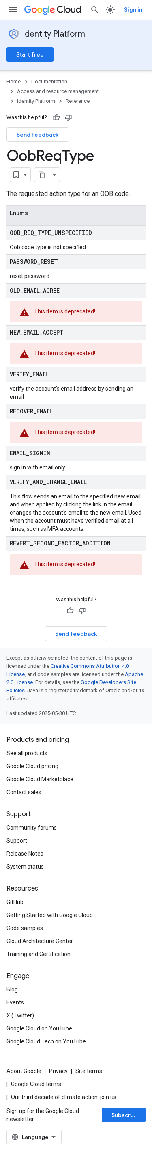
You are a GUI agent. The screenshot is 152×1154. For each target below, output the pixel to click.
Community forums (31, 827)
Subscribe (125, 1115)
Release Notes (24, 853)
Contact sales (23, 792)
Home (13, 81)
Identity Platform (54, 34)
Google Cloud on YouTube (39, 1028)
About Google (23, 1071)
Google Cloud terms (36, 1084)
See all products (26, 753)
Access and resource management (58, 91)
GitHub (15, 902)
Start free (30, 54)
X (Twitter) (20, 1015)
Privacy (58, 1071)
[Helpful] (56, 117)
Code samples (24, 928)
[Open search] (95, 10)
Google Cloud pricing (32, 766)
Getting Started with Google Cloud (49, 915)
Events (15, 1002)
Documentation (49, 81)
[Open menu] (13, 10)
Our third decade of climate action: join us (63, 1097)
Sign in (133, 10)
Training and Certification (38, 954)
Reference (78, 101)
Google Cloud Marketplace (39, 779)
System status (25, 866)
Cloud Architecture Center (39, 941)
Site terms (88, 1071)
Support (16, 840)
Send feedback (38, 134)
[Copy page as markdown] (41, 175)
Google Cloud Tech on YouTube (46, 1041)
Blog (12, 989)
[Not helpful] (68, 117)
